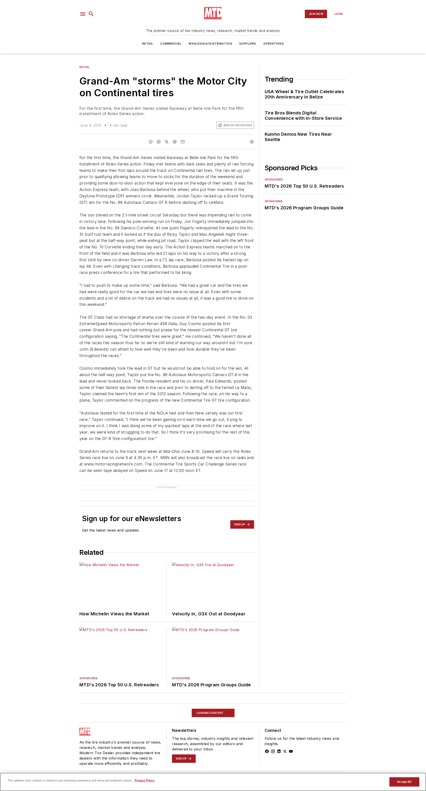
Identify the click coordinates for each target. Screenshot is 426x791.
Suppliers (247, 43)
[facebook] (150, 141)
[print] (252, 141)
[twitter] (166, 141)
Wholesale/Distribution (210, 43)
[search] (91, 14)
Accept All (404, 781)
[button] (82, 14)
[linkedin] (158, 141)
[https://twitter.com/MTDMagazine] (285, 751)
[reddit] (174, 141)
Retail (147, 43)
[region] (213, 782)
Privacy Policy (144, 780)
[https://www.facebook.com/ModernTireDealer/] (267, 751)
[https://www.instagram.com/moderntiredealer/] (273, 751)
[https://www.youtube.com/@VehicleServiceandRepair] (291, 751)
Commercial (170, 43)
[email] (182, 141)
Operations (273, 43)
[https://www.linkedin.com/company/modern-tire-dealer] (279, 751)
